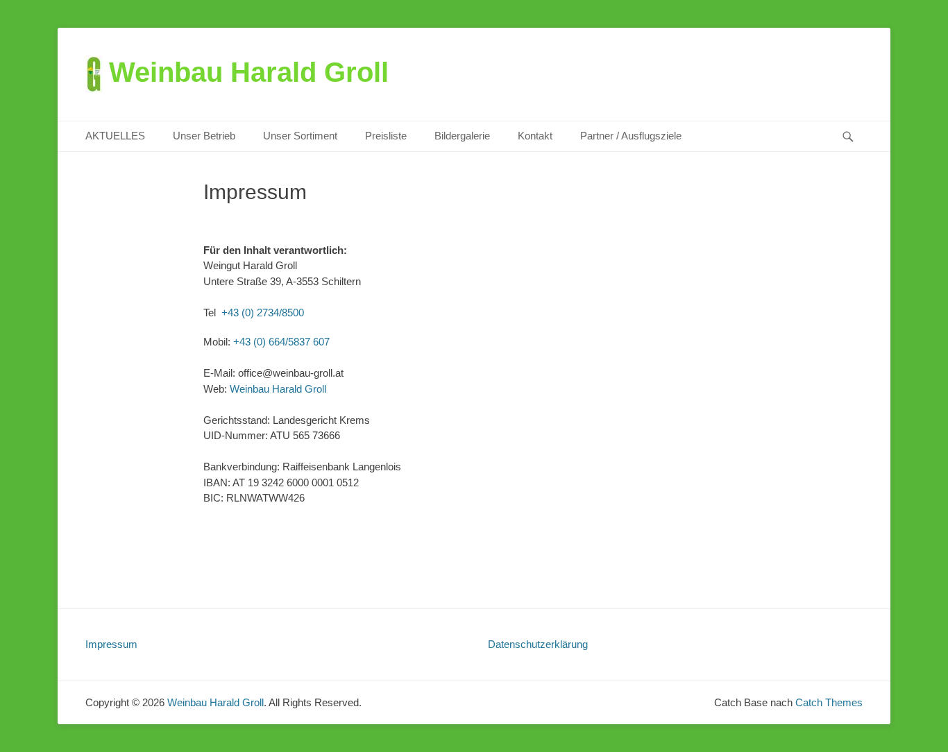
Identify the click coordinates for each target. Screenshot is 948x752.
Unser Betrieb (204, 136)
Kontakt (535, 136)
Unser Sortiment (300, 136)
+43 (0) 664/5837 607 (281, 342)
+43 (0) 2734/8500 (262, 312)
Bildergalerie (462, 136)
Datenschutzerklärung (538, 644)
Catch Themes (829, 702)
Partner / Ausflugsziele (631, 136)
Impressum (111, 644)
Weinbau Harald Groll (249, 72)
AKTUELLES (115, 136)
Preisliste (386, 136)
